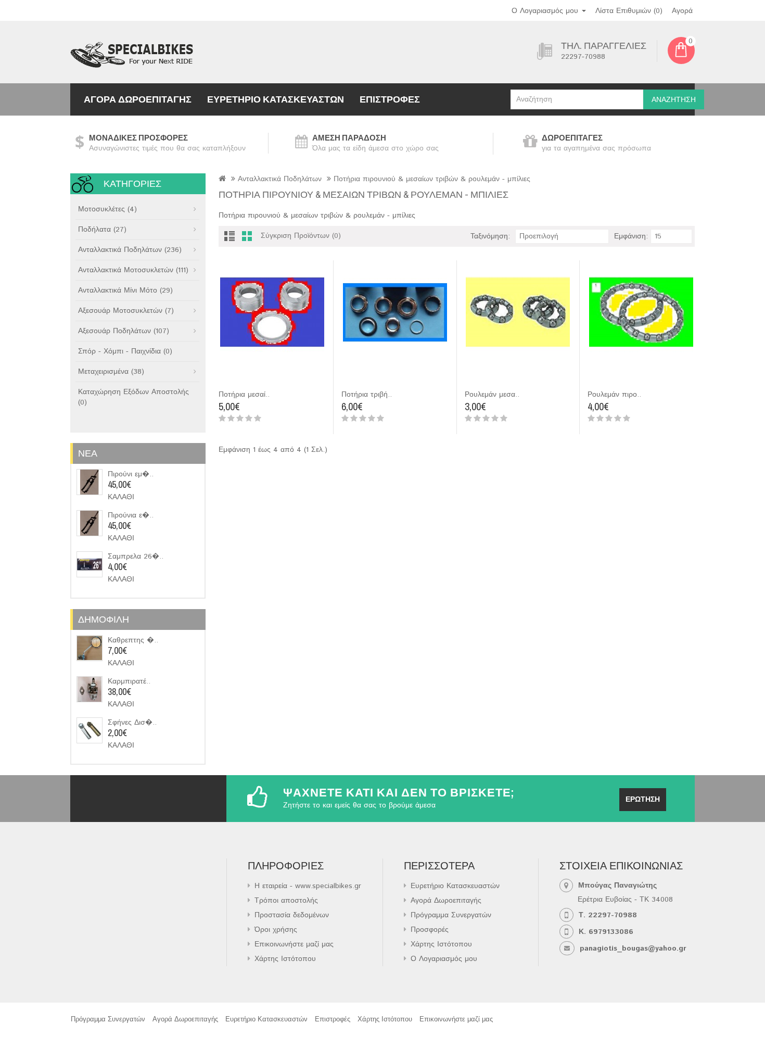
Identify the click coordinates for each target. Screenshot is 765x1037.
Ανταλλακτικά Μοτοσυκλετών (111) (133, 270)
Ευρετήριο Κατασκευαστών (275, 99)
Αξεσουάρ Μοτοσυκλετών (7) (126, 311)
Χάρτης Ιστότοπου (285, 959)
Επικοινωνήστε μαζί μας (294, 944)
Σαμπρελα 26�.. (135, 556)
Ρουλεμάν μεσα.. (492, 394)
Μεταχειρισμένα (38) (111, 371)
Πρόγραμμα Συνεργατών (451, 915)
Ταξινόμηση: (490, 236)
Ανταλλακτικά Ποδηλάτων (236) (130, 250)
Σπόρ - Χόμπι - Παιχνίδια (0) (125, 351)
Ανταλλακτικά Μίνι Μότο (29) (125, 290)
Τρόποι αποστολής (286, 900)
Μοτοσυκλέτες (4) (107, 209)
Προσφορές (430, 930)
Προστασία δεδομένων (291, 915)
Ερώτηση (643, 799)
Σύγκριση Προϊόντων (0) (301, 236)
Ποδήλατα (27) (102, 229)
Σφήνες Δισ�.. (132, 722)
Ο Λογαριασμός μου (444, 959)
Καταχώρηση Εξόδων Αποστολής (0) (133, 397)
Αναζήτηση (674, 100)
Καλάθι (121, 497)
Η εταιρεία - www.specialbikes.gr (307, 886)
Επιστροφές (390, 99)
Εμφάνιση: (631, 236)
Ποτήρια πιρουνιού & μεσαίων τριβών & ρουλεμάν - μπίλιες (432, 179)
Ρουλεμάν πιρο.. (614, 394)
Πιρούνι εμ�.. (131, 474)
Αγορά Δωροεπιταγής (138, 99)
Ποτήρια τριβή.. (366, 394)
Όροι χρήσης (275, 930)
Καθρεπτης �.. (133, 640)
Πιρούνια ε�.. (131, 515)
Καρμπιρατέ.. (129, 681)
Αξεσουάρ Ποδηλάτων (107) (123, 331)
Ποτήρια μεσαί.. (244, 394)
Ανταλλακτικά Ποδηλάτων (280, 179)
